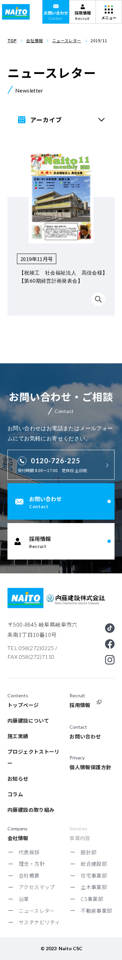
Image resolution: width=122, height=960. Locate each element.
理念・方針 (32, 863)
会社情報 (34, 40)
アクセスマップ (37, 886)
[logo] (16, 12)
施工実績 (17, 736)
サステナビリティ (39, 922)
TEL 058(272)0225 (30, 648)
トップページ (23, 704)
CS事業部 (92, 898)
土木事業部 (94, 886)
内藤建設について (28, 720)
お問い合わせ (85, 736)
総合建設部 (94, 863)
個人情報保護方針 (90, 767)
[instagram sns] (110, 660)
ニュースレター (66, 40)
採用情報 (79, 704)
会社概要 (29, 875)
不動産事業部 (96, 910)
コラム (15, 794)
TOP (12, 40)
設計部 (88, 852)
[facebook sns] (110, 644)
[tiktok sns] (110, 628)
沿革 (24, 898)
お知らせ (17, 778)
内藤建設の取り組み (30, 809)
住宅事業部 (94, 875)
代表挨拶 (29, 852)
